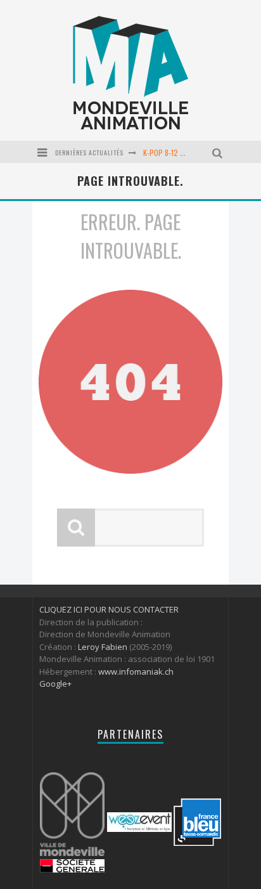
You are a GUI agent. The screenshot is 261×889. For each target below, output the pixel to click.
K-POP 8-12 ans (167, 152)
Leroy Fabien (102, 646)
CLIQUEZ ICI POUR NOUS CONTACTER (109, 609)
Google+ (55, 683)
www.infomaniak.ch (136, 671)
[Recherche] (219, 152)
